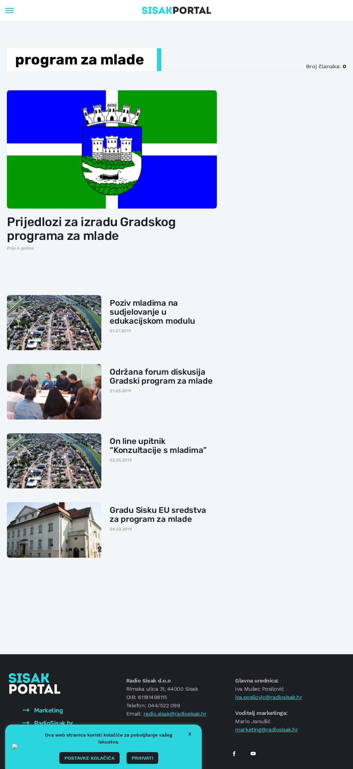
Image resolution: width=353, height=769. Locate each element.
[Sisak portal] (176, 10)
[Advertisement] (289, 132)
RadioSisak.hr (53, 723)
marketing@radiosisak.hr (266, 729)
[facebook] (234, 753)
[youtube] (253, 753)
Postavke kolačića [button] (89, 758)
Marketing (48, 710)
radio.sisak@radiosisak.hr (175, 713)
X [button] (189, 734)
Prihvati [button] (142, 758)
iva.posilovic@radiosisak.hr (268, 697)
